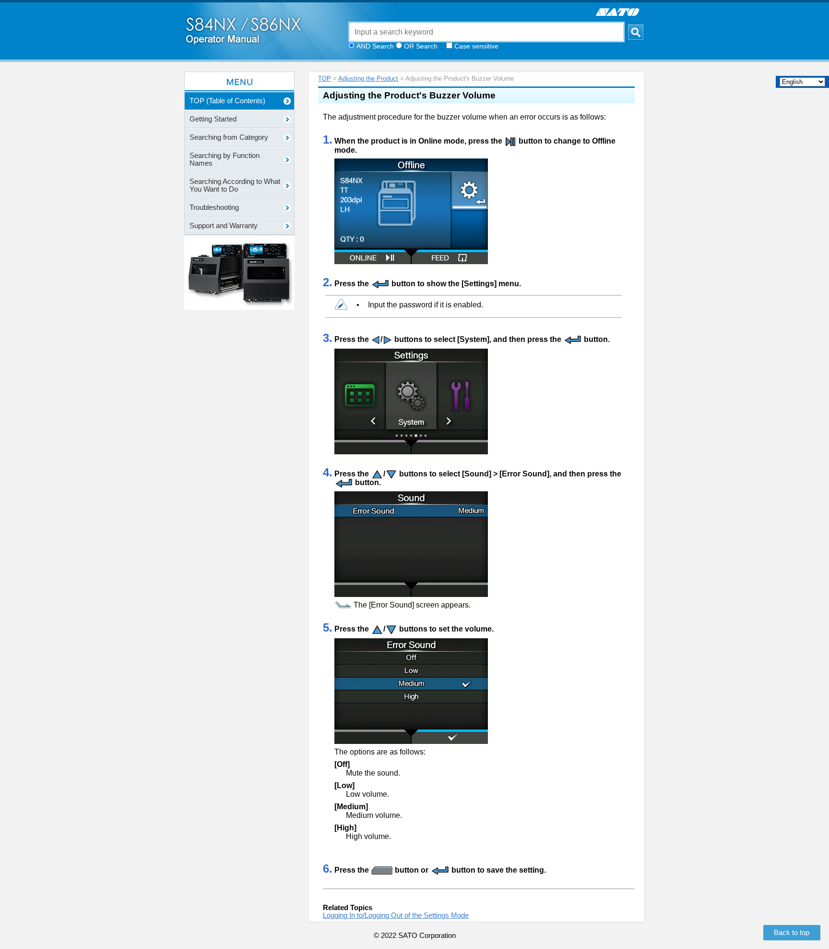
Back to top (791, 933)
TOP (324, 78)
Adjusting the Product (368, 78)
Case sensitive (476, 46)
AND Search (375, 46)
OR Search (421, 46)
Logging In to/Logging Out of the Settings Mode (396, 915)
